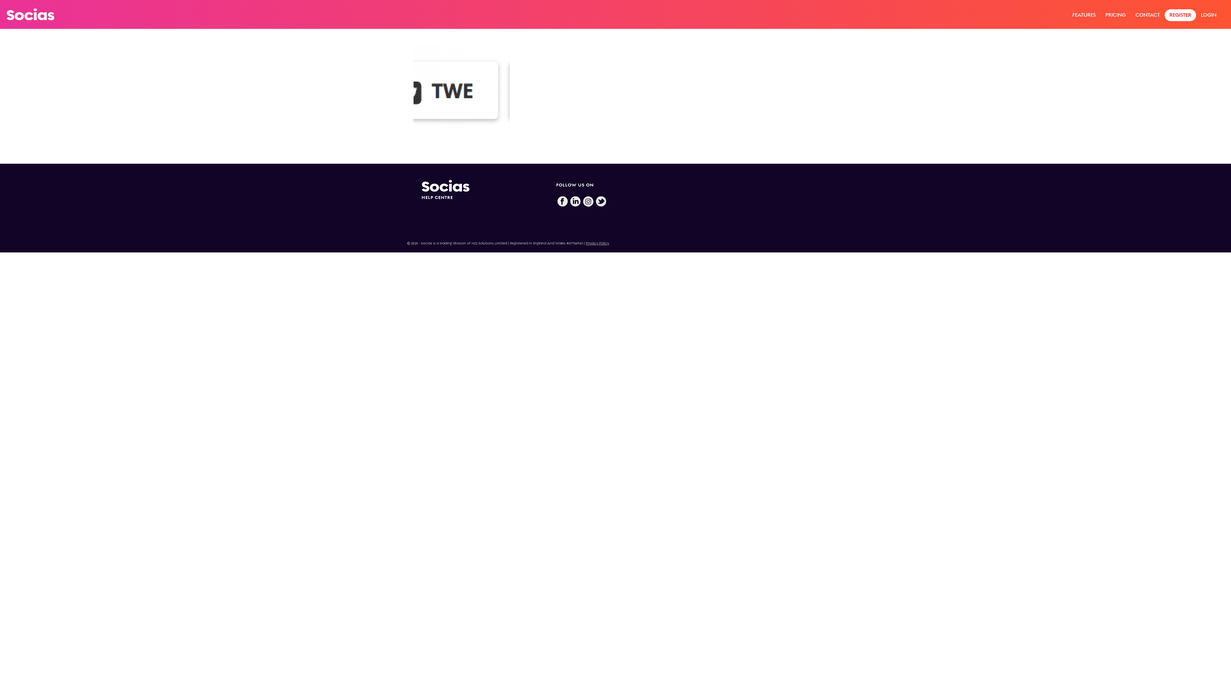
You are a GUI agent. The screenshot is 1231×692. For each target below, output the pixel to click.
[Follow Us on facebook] (562, 202)
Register (1180, 15)
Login (1209, 15)
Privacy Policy (597, 243)
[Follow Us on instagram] (588, 202)
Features (1084, 15)
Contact (1147, 15)
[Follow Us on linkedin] (575, 202)
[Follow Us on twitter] (601, 202)
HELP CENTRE (437, 197)
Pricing (1115, 15)
